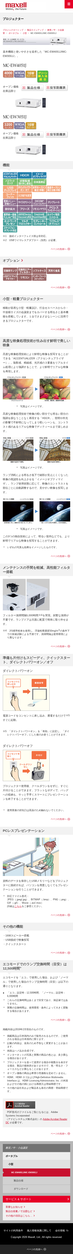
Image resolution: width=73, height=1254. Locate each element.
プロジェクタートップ (13, 30)
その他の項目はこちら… (19, 1215)
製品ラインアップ (35, 30)
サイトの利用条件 (13, 1230)
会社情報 (60, 1230)
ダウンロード (19, 1188)
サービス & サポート (18, 1199)
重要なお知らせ (14, 1207)
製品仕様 (17, 1180)
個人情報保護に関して (39, 1230)
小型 (25, 33)
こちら (18, 906)
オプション (11, 260)
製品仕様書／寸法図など (19, 1211)
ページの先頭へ (58, 249)
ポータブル (14, 33)
